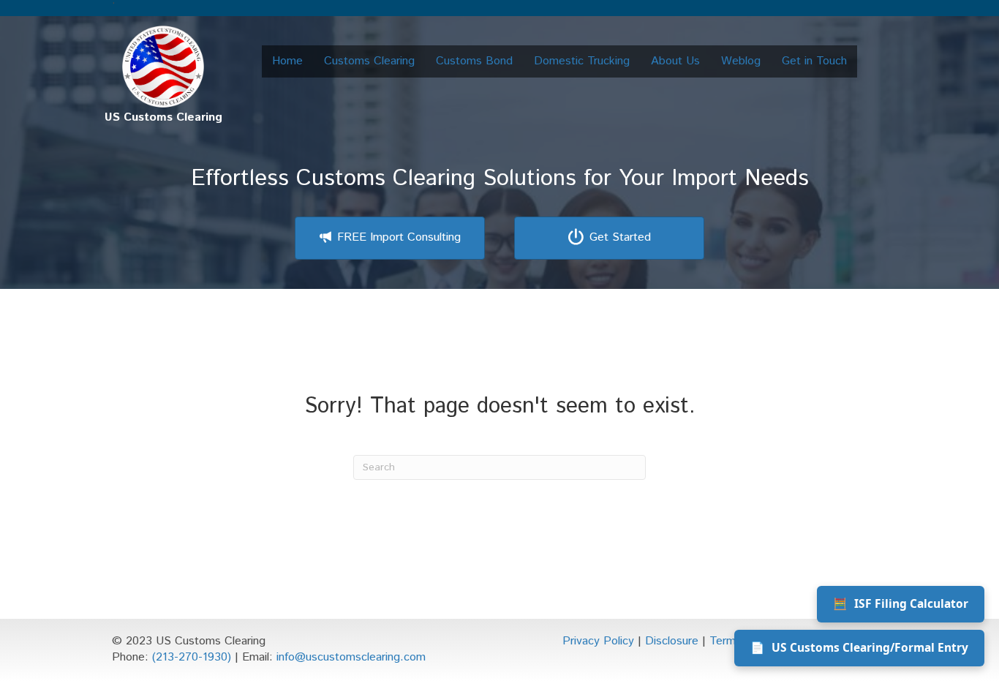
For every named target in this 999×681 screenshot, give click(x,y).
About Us (675, 61)
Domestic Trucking (582, 61)
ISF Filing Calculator (900, 603)
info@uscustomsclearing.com (351, 657)
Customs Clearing (369, 61)
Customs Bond (474, 61)
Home (287, 61)
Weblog (741, 61)
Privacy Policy (598, 641)
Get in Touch (814, 61)
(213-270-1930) (191, 657)
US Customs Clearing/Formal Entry (859, 647)
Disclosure (671, 641)
